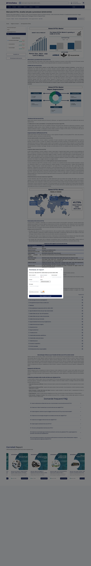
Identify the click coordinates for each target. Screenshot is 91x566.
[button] (41, 277)
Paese (41, 279)
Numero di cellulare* (43, 275)
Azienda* (30, 279)
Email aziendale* (54, 275)
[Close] (61, 269)
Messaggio (31, 284)
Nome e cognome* (32, 275)
